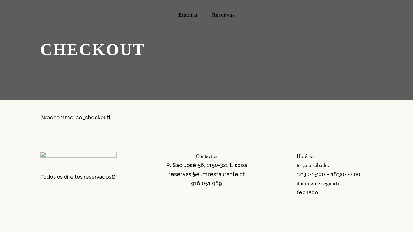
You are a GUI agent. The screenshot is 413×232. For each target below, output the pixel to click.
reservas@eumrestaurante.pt (206, 174)
